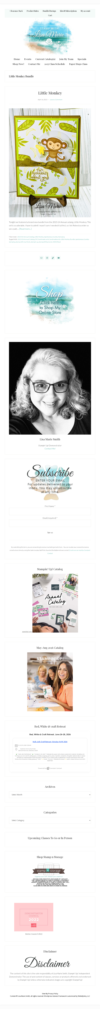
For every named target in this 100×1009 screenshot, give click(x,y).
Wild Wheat (57, 242)
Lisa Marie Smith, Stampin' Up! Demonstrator (50, 37)
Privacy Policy (53, 994)
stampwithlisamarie (45, 242)
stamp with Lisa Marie (23, 242)
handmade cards (43, 239)
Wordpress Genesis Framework (55, 996)
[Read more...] (25, 229)
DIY (36, 239)
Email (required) (50, 518)
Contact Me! (50, 448)
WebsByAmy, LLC (84, 996)
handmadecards (54, 239)
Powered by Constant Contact (50, 768)
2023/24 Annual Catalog (25, 237)
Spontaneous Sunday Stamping (54, 237)
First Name (50, 506)
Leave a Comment (56, 100)
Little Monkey (50, 92)
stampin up (34, 242)
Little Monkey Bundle (68, 239)
